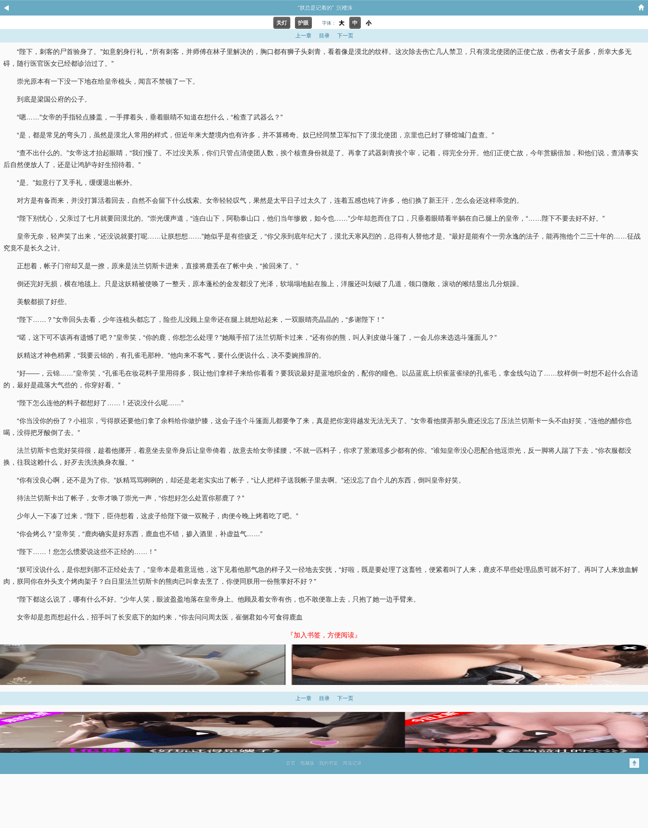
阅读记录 (352, 763)
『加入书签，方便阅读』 (324, 635)
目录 (324, 35)
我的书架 (328, 763)
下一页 (345, 35)
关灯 (281, 23)
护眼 (303, 23)
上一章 (303, 35)
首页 (291, 763)
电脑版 (307, 763)
